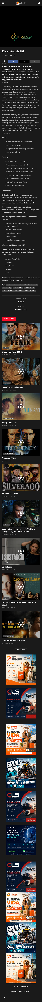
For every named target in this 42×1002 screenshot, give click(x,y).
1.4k (14, 425)
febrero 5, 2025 (7, 354)
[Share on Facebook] (13, 61)
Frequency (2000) (9, 458)
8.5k (13, 569)
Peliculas (7, 383)
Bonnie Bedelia (12, 285)
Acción (6, 347)
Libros (20, 991)
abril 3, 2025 (6, 607)
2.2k (15, 390)
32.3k (13, 607)
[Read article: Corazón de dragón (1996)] (21, 371)
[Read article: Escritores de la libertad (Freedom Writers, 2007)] (21, 586)
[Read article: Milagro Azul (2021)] (21, 406)
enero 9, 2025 (6, 496)
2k (12, 643)
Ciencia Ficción (9, 454)
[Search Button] (39, 3)
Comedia (6, 524)
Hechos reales (9, 418)
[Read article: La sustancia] (21, 551)
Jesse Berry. (7, 287)
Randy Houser (29, 287)
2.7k (13, 496)
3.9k (14, 461)
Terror (6, 562)
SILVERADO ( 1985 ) (10, 493)
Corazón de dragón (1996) (12, 387)
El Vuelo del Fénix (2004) (12, 352)
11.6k (14, 354)
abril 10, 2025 (6, 569)
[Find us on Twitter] (4, 997)
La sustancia (7, 567)
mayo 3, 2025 (6, 643)
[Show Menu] (3, 3)
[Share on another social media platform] (35, 61)
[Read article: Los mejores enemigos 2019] (21, 624)
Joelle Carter (18, 287)
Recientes (14, 991)
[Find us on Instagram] (7, 997)
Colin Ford (22, 285)
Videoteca (26, 991)
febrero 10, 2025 (7, 390)
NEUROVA (24, 987)
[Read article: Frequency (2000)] (21, 442)
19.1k (14, 534)
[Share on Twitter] (24, 61)
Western (7, 489)
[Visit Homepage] (21, 3)
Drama (6, 598)
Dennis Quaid (32, 285)
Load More (21, 650)
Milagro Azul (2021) (10, 423)
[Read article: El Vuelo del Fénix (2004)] (21, 336)
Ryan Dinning (7, 290)
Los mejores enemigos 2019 (13, 640)
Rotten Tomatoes (30, 203)
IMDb (13, 203)
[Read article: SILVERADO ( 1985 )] (21, 477)
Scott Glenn (18, 290)
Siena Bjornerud (29, 290)
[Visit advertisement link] (21, 38)
